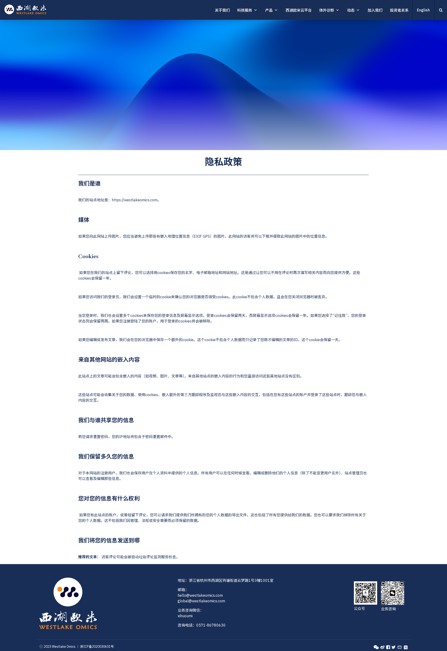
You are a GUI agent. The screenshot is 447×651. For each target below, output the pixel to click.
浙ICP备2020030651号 (97, 646)
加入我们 (375, 10)
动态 (351, 10)
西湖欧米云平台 (299, 10)
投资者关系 (399, 10)
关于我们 (222, 10)
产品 (269, 10)
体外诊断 (326, 10)
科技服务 (244, 10)
